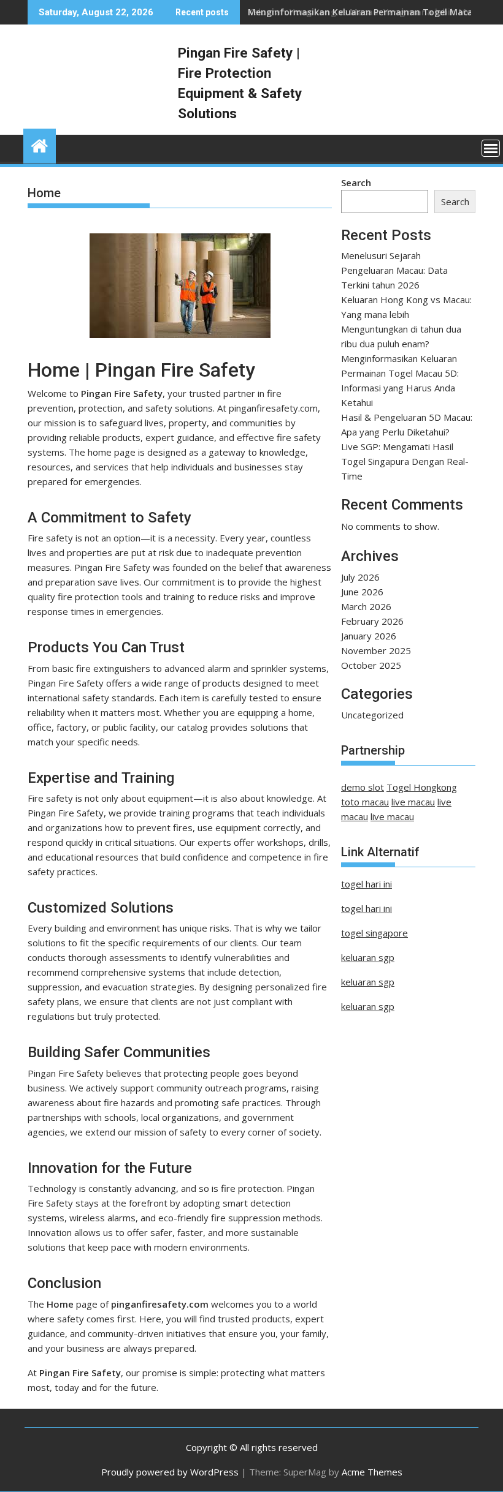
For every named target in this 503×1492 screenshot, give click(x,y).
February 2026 (372, 621)
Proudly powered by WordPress (170, 1472)
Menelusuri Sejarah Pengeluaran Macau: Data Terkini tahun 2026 (394, 270)
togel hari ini (366, 884)
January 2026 (368, 636)
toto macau (365, 802)
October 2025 (371, 665)
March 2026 (366, 606)
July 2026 (360, 577)
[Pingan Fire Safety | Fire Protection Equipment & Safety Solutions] (39, 144)
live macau (413, 802)
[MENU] (491, 148)
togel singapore (374, 933)
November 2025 (376, 650)
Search (356, 182)
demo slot (362, 787)
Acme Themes (372, 1472)
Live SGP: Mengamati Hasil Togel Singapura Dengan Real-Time (405, 461)
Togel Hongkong (421, 787)
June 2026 (362, 592)
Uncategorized (372, 715)
